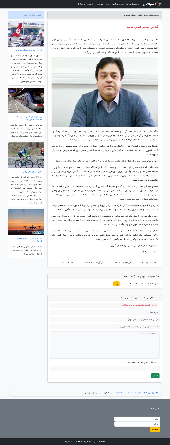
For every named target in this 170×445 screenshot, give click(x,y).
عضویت (155, 429)
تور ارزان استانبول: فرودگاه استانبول (29, 50)
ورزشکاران (81, 4)
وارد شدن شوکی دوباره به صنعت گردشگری (29, 240)
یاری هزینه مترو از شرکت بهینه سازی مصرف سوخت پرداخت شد (28, 118)
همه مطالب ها (132, 4)
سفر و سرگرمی (117, 4)
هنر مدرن (99, 4)
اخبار (107, 4)
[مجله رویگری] (152, 4)
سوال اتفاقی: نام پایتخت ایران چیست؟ (143, 362)
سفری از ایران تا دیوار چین (32, 171)
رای (116, 283)
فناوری (90, 4)
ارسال (155, 375)
